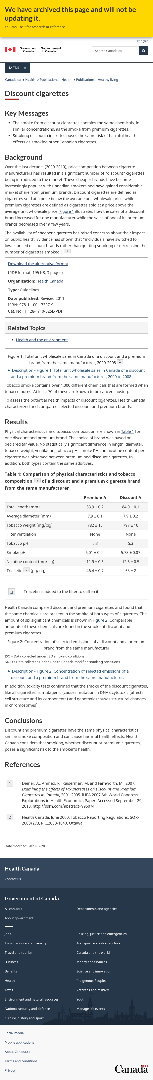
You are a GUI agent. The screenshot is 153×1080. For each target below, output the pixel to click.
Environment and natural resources (32, 999)
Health (30, 79)
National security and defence (27, 1009)
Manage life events (90, 1009)
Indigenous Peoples (91, 980)
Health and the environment (42, 339)
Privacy (10, 1070)
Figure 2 (100, 620)
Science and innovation (93, 971)
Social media (14, 1033)
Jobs (8, 934)
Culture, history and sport (24, 1018)
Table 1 (127, 431)
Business (11, 962)
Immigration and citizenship (26, 943)
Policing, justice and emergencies (101, 934)
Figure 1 (66, 211)
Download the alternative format (38, 263)
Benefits (11, 971)
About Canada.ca (17, 1052)
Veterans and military (92, 990)
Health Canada (49, 281)
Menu (15, 67)
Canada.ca (13, 79)
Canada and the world (93, 952)
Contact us (13, 879)
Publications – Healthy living (97, 79)
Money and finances (91, 962)
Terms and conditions (21, 1061)
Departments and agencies (96, 909)
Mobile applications (19, 1042)
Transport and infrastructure (98, 943)
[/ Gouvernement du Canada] (33, 49)
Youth (80, 999)
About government (19, 918)
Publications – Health (56, 79)
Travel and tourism (19, 952)
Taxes (9, 990)
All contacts (13, 909)
